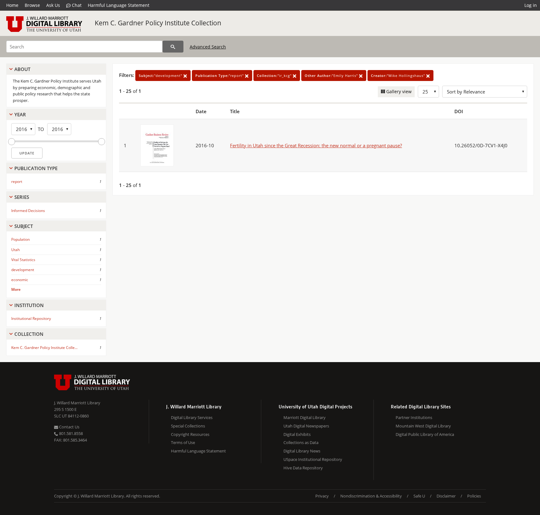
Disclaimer (446, 496)
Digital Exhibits (297, 434)
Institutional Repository (31, 318)
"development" (161, 75)
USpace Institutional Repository (312, 459)
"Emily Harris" (332, 75)
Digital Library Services (191, 417)
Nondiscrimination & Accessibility (371, 496)
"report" (220, 75)
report (16, 181)
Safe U (419, 496)
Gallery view (398, 91)
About (22, 69)
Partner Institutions (414, 417)
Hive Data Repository (303, 468)
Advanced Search (208, 47)
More (16, 289)
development (22, 269)
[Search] (172, 47)
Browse (32, 5)
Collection (28, 334)
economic (19, 279)
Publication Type (36, 168)
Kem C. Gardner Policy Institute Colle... (44, 347)
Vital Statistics (23, 259)
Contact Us (68, 427)
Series (21, 197)
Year (20, 114)
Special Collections (188, 426)
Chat (76, 5)
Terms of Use (183, 442)
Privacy (322, 496)
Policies (474, 496)
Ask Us (53, 5)
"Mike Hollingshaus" (398, 75)
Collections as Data (300, 442)
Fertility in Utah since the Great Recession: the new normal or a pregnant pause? (316, 145)
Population (20, 239)
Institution (29, 305)
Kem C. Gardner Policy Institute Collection (158, 22)
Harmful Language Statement (118, 5)
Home (12, 5)
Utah (15, 249)
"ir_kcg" (275, 75)
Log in (530, 5)
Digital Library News (301, 451)
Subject (23, 226)
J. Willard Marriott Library (77, 403)
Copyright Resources (190, 434)
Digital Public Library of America (425, 434)
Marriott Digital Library (304, 417)
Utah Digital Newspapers (306, 426)
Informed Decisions (28, 210)
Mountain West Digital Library (423, 426)
